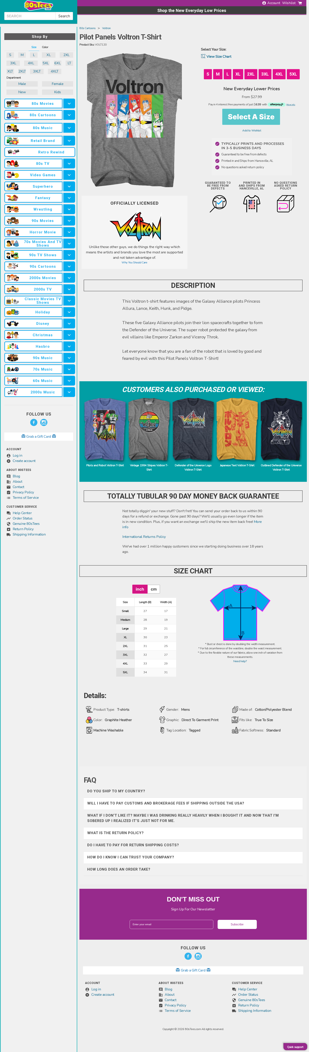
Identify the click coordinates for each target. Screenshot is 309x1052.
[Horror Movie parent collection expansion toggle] (69, 232)
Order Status (23, 518)
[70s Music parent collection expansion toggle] (69, 369)
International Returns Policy (144, 536)
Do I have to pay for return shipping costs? (133, 845)
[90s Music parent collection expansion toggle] (69, 358)
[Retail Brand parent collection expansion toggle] (69, 141)
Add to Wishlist (251, 131)
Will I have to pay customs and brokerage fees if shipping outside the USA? (165, 803)
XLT (10, 71)
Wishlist (289, 3)
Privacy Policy (23, 492)
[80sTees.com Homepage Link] (38, 10)
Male (22, 83)
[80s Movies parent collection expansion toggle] (69, 103)
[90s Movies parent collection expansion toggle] (69, 221)
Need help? (240, 661)
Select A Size (251, 116)
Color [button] (45, 47)
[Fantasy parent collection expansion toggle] (69, 198)
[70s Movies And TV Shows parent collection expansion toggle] (69, 243)
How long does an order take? (118, 869)
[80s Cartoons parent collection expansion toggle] (69, 115)
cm (154, 589)
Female (57, 83)
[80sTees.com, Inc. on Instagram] (44, 422)
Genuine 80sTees (26, 523)
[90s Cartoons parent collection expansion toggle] (69, 266)
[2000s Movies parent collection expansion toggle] (69, 278)
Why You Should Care (134, 262)
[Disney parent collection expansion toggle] (69, 323)
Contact (18, 486)
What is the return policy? (115, 833)
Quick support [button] (295, 1047)
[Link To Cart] (300, 3)
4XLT (54, 71)
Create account (24, 460)
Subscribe (237, 924)
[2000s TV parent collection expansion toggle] (69, 289)
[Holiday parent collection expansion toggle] (69, 312)
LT (69, 63)
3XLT (37, 71)
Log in (17, 455)
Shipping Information (29, 534)
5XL (46, 63)
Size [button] (33, 47)
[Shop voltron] (134, 242)
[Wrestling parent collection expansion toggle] (69, 209)
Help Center (22, 513)
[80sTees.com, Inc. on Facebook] (34, 422)
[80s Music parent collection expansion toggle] (69, 128)
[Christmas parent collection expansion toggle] (69, 335)
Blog (16, 476)
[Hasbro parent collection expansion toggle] (69, 346)
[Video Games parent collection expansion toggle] (69, 175)
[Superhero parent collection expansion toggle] (69, 186)
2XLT (22, 71)
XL (48, 55)
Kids (57, 92)
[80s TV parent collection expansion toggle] (69, 163)
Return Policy (23, 529)
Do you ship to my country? (116, 791)
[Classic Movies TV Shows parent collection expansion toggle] (69, 301)
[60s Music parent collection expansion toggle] (69, 381)
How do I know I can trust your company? (130, 857)
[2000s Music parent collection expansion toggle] (69, 392)
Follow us (38, 414)
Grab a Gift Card (38, 436)
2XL (66, 55)
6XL (57, 63)
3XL (13, 63)
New (22, 92)
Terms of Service (26, 497)
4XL (31, 63)
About (17, 481)
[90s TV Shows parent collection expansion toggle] (69, 255)
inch (140, 589)
